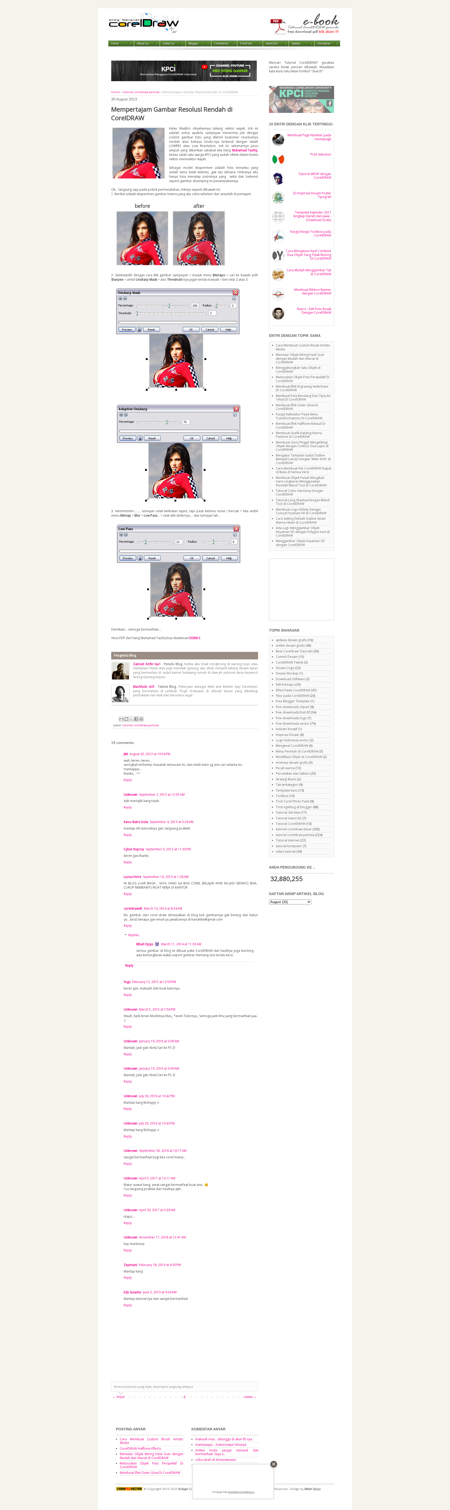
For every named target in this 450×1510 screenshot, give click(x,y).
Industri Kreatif (286, 729)
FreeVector (221, 43)
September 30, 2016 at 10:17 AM (162, 1150)
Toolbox (282, 796)
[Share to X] (131, 719)
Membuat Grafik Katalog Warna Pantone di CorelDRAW (299, 435)
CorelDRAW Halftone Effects (140, 1448)
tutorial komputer (289, 846)
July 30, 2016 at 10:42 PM (157, 1096)
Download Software (290, 679)
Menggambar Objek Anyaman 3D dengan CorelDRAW (300, 543)
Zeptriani (130, 1265)
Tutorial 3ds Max (288, 812)
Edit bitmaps (285, 684)
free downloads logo (291, 718)
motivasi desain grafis (292, 762)
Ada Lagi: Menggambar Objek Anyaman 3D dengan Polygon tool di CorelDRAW (303, 532)
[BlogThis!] (126, 719)
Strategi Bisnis (286, 779)
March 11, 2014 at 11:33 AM (181, 944)
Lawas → (250, 1397)
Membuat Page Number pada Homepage (309, 137)
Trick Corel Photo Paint (292, 801)
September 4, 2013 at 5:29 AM (171, 822)
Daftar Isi (168, 43)
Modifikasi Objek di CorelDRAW (299, 757)
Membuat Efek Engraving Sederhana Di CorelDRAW (302, 388)
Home (115, 43)
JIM (126, 754)
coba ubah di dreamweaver (215, 1459)
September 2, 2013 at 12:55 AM (162, 794)
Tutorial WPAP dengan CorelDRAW (314, 176)
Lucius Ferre (132, 877)
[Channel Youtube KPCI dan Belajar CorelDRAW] (184, 80)
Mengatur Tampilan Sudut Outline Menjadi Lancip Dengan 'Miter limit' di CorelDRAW (303, 459)
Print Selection (320, 154)
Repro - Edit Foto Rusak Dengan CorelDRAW (314, 311)
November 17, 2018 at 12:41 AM (162, 1237)
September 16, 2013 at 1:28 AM (166, 877)
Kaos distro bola (136, 822)
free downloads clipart (292, 707)
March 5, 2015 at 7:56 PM (157, 1009)
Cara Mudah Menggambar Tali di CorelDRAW (309, 272)
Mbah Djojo (144, 944)
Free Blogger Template (293, 701)
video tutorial (286, 851)
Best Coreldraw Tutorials (294, 651)
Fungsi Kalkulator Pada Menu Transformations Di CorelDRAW (299, 416)
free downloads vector (292, 723)
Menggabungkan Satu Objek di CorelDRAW (298, 369)
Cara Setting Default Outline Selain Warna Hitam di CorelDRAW (301, 520)
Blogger (193, 43)
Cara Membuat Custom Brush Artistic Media (303, 347)
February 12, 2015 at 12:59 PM (154, 982)
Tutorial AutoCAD (289, 818)
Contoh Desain (287, 656)
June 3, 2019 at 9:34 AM (160, 1292)
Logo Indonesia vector (292, 740)
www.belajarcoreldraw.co (241, 1492)
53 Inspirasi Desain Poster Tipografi (312, 195)
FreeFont (246, 43)
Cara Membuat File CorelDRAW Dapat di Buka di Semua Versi (303, 470)
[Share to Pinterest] (141, 719)
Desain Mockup (287, 673)
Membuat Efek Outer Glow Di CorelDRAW (297, 407)
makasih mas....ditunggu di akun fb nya (223, 1439)
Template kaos (287, 790)
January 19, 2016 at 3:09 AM (159, 1041)
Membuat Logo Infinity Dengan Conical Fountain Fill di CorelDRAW (301, 511)
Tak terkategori (287, 784)
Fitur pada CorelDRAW (292, 695)
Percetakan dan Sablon (293, 773)
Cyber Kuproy (134, 849)
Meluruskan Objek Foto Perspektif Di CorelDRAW (302, 379)
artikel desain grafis (290, 645)
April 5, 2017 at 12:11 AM (157, 1178)
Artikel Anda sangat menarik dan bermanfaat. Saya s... (227, 1452)
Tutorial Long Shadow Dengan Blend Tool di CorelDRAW (302, 502)
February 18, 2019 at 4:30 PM (160, 1265)
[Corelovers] (301, 112)
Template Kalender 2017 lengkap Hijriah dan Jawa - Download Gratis (312, 216)
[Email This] (121, 719)
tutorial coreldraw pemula (141, 92)
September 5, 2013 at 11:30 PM (168, 849)
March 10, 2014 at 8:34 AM (163, 908)
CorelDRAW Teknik (289, 662)
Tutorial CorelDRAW (290, 823)
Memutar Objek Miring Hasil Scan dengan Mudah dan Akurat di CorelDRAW (300, 358)
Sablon (296, 43)
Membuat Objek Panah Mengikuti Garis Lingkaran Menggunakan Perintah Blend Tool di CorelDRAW (301, 481)
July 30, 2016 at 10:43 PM (157, 1123)
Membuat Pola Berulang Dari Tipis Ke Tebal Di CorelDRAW (303, 398)
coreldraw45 (133, 908)
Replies (133, 935)
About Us (143, 43)
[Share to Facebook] (136, 719)
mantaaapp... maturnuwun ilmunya (220, 1444)
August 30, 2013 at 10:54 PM (149, 754)
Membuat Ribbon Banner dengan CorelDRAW (312, 291)
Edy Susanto (132, 1292)
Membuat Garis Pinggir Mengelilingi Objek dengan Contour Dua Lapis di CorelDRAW (302, 446)
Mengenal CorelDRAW (292, 745)
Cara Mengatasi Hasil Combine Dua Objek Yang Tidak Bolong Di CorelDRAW (308, 255)
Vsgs (127, 982)
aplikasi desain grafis (291, 640)
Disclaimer (324, 43)
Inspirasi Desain (287, 734)
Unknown (131, 794)
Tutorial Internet (287, 840)
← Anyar (119, 1397)
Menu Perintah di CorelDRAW (297, 751)
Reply (128, 780)
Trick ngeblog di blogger (294, 807)
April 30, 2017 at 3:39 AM (157, 1210)
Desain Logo (285, 668)
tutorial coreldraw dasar (294, 829)
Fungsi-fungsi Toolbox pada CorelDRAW (310, 233)
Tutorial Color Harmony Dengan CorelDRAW (299, 493)
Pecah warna (285, 768)
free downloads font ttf (293, 712)
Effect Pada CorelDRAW (293, 690)
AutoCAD (272, 43)
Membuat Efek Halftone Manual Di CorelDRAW (301, 425)
